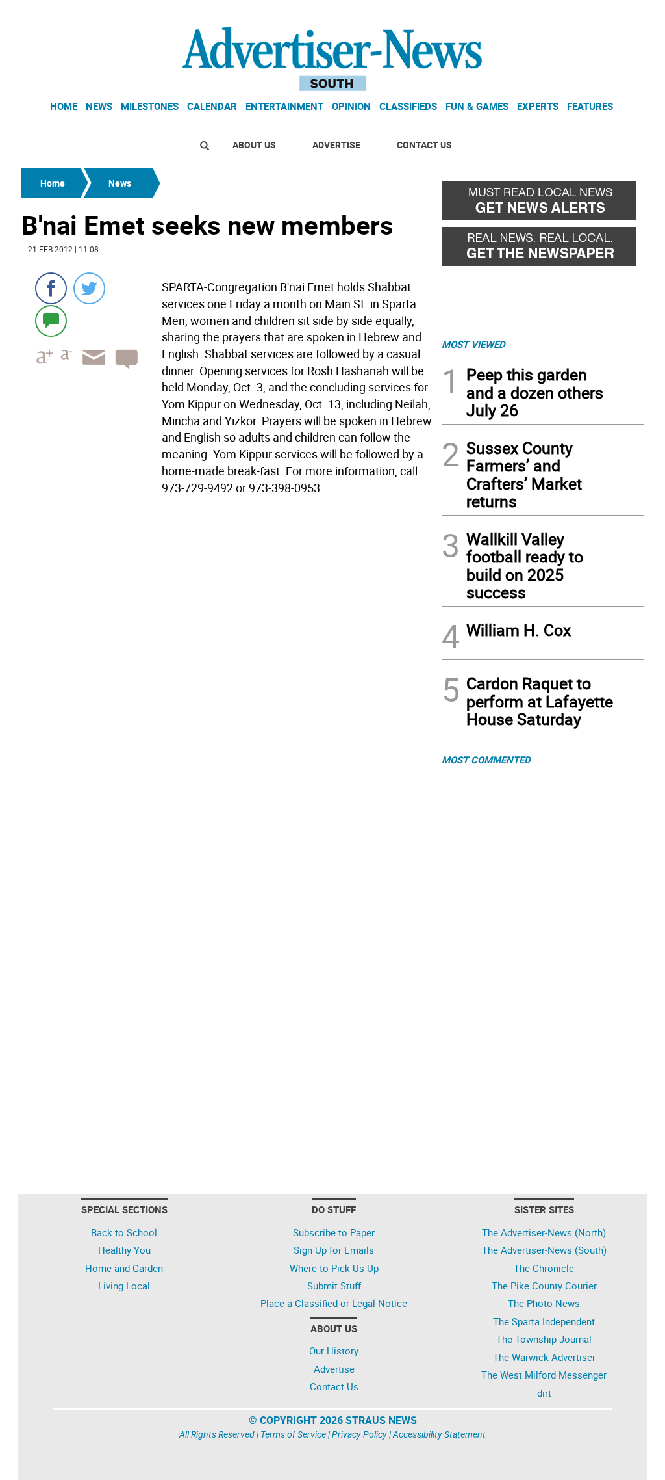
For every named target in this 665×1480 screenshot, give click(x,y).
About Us (254, 145)
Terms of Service (293, 1434)
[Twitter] (89, 288)
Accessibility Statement (439, 1434)
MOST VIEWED (473, 343)
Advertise (336, 145)
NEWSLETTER (539, 15)
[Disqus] (227, 678)
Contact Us (424, 145)
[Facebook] (51, 288)
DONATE (612, 15)
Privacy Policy (359, 1434)
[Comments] (51, 320)
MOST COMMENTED (486, 759)
